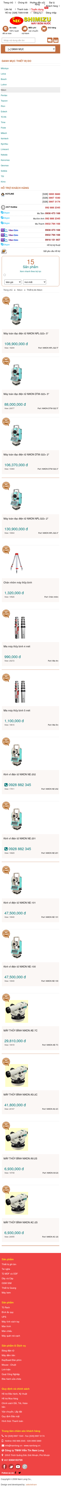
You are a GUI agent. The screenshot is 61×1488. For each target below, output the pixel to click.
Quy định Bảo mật (10, 1416)
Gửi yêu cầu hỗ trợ (51, 251)
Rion (3, 106)
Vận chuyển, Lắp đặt (12, 1411)
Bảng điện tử (8, 1350)
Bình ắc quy (8, 1312)
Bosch (4, 79)
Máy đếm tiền (8, 1355)
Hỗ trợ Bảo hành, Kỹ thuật (14, 1393)
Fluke (3, 127)
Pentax (4, 95)
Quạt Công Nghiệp (11, 1374)
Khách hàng (52, 5)
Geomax (5, 165)
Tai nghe (6, 1268)
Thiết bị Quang (9, 1287)
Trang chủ (8, 2)
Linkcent (5, 149)
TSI (2, 176)
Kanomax (5, 159)
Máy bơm (6, 1292)
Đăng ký (38, 12)
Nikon (3, 89)
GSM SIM (7, 1283)
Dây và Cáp (7, 1278)
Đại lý (52, 2)
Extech (4, 111)
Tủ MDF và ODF (10, 1273)
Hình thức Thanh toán (12, 1421)
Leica (3, 73)
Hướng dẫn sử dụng (37, 3)
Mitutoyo (5, 68)
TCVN (3, 116)
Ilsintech (4, 138)
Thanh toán (22, 9)
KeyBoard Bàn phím (12, 1360)
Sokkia (4, 170)
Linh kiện (6, 1369)
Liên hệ (8, 9)
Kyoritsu (4, 143)
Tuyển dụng (37, 9)
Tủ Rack (6, 1307)
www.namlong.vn (32, 1445)
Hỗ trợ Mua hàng (10, 1398)
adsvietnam (31, 1484)
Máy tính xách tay (10, 1321)
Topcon (4, 100)
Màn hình (6, 1326)
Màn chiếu (7, 1331)
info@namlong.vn (13, 1445)
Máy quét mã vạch (11, 1335)
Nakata (4, 154)
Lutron (4, 84)
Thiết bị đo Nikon (34, 289)
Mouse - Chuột (9, 1364)
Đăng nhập (51, 12)
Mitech (4, 133)
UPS (4, 1316)
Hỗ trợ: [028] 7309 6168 (16, 12)
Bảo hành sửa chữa (11, 1378)
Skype (6, 212)
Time (3, 122)
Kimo (3, 181)
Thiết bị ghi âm (9, 1264)
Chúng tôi (22, 2)
